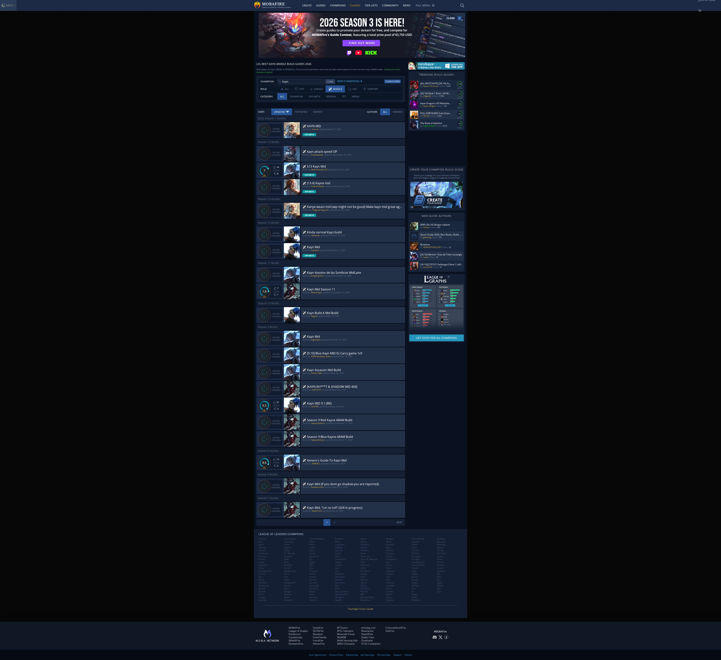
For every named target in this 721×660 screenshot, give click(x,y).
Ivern (312, 550)
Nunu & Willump (368, 559)
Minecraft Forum (346, 634)
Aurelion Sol (265, 571)
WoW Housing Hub (347, 640)
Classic (355, 5)
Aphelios (263, 565)
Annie (262, 562)
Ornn (363, 568)
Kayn (312, 594)
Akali (261, 544)
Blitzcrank (264, 585)
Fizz (286, 576)
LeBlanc (339, 547)
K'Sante (314, 571)
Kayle (312, 591)
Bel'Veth (263, 582)
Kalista (313, 576)
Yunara (440, 565)
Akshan (262, 547)
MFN (9, 5)
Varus (415, 576)
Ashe (261, 568)
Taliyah (415, 541)
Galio (287, 579)
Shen (388, 568)
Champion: (267, 81)
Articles (408, 654)
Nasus (363, 541)
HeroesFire (319, 643)
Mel (337, 585)
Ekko (286, 559)
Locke (338, 562)
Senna (389, 556)
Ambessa (263, 553)
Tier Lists (371, 5)
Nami (363, 538)
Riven (389, 541)
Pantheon (365, 571)
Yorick (440, 562)
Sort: (261, 112)
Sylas (388, 597)
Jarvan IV (314, 556)
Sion (388, 576)
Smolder (390, 585)
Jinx (311, 568)
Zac (439, 573)
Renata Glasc (367, 597)
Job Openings (367, 654)
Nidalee (364, 550)
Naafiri (338, 600)
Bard (261, 579)
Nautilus (364, 544)
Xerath (440, 550)
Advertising (352, 654)
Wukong (441, 544)
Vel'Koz (415, 585)
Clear (330, 81)
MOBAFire (294, 627)
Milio (337, 588)
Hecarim (288, 600)
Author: (372, 112)
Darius (287, 547)
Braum (262, 591)
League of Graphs (298, 631)
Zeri (439, 579)
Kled (337, 541)
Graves (288, 594)
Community (390, 5)
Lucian (338, 565)
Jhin (311, 565)
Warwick (441, 541)
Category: (266, 96)
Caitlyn (262, 597)
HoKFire (389, 631)
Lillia (337, 556)
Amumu (263, 556)
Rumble (390, 544)
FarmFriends (320, 637)
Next (399, 522)
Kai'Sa (313, 573)
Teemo (415, 550)
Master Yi (340, 582)
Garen (287, 585)
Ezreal (287, 568)
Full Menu (423, 5)
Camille (262, 600)
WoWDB (341, 637)
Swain (389, 594)
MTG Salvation (345, 631)
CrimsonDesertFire (395, 627)
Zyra (439, 591)
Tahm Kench (418, 538)
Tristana (416, 556)
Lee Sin (338, 550)
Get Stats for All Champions (436, 338)
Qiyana (364, 579)
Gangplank (289, 582)
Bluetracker (367, 631)
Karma (313, 579)
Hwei (312, 541)
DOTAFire (318, 631)
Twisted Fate (418, 565)
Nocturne (365, 556)
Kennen (314, 597)
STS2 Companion (370, 643)
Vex (413, 588)
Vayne (415, 579)
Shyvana (390, 571)
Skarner (390, 582)
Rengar (390, 538)
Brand (262, 588)
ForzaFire (318, 640)
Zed (439, 576)
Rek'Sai (364, 591)
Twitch (415, 568)
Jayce (312, 562)
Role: (263, 89)
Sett (388, 562)
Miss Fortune (341, 591)
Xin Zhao (441, 553)
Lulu (337, 568)
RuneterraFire (296, 643)
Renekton (365, 600)
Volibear (441, 538)
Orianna (364, 565)
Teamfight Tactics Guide (360, 608)
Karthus (314, 582)
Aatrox (262, 538)
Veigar (415, 582)
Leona (338, 553)
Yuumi (440, 568)
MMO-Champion (346, 643)
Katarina (314, 588)
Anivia (262, 559)
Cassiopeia (290, 538)
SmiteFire (318, 627)
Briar (261, 594)
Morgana (340, 597)
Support (397, 654)
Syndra (389, 600)
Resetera (318, 634)
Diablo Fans (367, 637)
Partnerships (384, 654)
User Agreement (317, 654)
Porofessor (294, 634)
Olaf (362, 562)
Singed (389, 573)
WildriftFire (294, 640)
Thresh (415, 553)
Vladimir (416, 600)
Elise (286, 562)
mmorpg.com (368, 627)
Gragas (288, 591)
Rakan (363, 585)
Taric (414, 547)
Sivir (388, 579)
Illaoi (312, 544)
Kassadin (314, 585)
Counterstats (295, 637)
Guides (321, 5)
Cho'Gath (289, 541)
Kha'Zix (313, 600)
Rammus (365, 588)
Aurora (262, 573)
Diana (287, 550)
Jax (311, 559)
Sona (388, 588)
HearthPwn (367, 634)
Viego (414, 594)
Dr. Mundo (289, 553)
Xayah (440, 547)
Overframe (367, 640)
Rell (362, 594)
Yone (439, 559)
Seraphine (391, 559)
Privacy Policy (336, 654)
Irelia (312, 547)
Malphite (339, 573)
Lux (337, 571)
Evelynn (288, 565)
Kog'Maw (340, 544)
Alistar (262, 550)
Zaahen (441, 571)
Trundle (416, 559)
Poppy (363, 573)
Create (307, 5)
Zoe (439, 588)
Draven (288, 556)
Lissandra (340, 559)
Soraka (389, 591)
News (406, 5)
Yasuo (440, 556)
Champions (338, 5)
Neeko (363, 547)
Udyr (414, 571)
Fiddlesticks (290, 571)
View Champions (349, 80)
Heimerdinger (317, 538)
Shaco (389, 565)
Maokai (339, 579)
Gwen (287, 597)
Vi (412, 591)
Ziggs (440, 582)
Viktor (415, 597)
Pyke (362, 576)
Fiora (286, 573)
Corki (287, 544)
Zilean (440, 585)
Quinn (363, 582)
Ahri (261, 541)
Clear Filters (392, 81)
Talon (414, 544)
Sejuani (390, 553)
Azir (261, 576)
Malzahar (340, 576)
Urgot (415, 573)
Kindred (339, 538)
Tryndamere (418, 562)
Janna (312, 553)
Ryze (388, 547)
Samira (390, 550)
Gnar (286, 588)
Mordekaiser (341, 594)
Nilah (363, 553)
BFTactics (342, 627)
